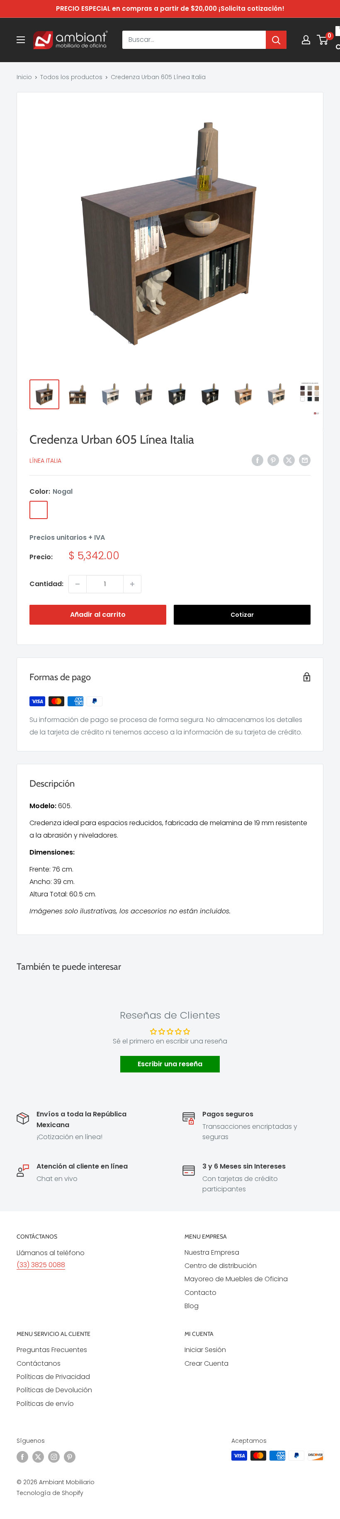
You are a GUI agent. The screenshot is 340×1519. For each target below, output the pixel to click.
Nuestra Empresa (212, 1252)
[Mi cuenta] (306, 39)
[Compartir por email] (305, 460)
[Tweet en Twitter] (289, 460)
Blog (192, 1306)
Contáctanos (39, 1363)
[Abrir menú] (21, 39)
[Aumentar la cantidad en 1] (132, 584)
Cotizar (242, 615)
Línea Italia (45, 460)
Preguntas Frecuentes (52, 1350)
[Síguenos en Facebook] (22, 1456)
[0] (323, 40)
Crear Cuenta (206, 1363)
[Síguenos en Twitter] (38, 1456)
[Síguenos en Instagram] (54, 1456)
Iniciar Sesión (205, 1350)
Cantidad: (46, 584)
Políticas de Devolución (54, 1390)
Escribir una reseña (170, 1064)
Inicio (24, 77)
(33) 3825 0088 (41, 1265)
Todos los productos (71, 77)
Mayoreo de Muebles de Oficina (236, 1279)
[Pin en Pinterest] (273, 460)
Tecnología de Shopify (50, 1493)
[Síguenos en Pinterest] (69, 1456)
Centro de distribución (221, 1265)
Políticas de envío (45, 1403)
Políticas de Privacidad (53, 1376)
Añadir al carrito (98, 614)
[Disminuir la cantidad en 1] (77, 584)
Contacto (200, 1292)
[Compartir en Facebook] (257, 460)
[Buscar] (276, 40)
